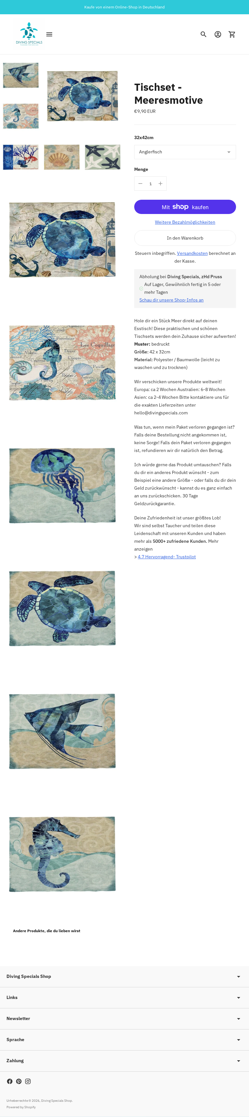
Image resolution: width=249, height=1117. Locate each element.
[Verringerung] (140, 183)
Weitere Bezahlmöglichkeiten (185, 222)
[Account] (218, 34)
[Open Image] (61, 115)
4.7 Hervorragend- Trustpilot (167, 557)
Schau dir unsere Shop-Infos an (171, 300)
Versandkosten (192, 253)
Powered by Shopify (21, 1107)
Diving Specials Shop (56, 1101)
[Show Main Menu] (49, 34)
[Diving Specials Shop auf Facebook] (9, 1081)
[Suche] (203, 34)
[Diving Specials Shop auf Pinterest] (19, 1081)
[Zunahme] (160, 183)
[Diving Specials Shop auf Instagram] (28, 1081)
